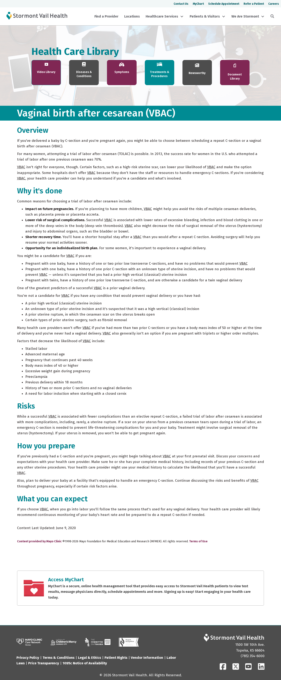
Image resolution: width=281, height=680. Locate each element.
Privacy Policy (27, 657)
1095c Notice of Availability (85, 663)
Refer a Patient (254, 4)
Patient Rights (116, 657)
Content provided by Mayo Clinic (39, 541)
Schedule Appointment (223, 4)
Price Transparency (43, 663)
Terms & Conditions (58, 657)
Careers (273, 4)
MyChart (198, 4)
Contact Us (181, 4)
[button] (182, 16)
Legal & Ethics (89, 657)
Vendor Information (147, 657)
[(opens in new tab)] (98, 642)
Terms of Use (198, 541)
